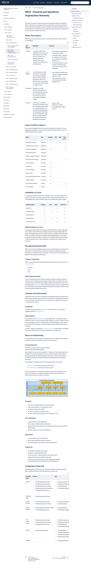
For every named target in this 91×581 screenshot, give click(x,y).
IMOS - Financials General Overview (11, 63)
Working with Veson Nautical (9, 114)
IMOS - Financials (8, 32)
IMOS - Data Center (8, 94)
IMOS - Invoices (9, 39)
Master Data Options (76, 11)
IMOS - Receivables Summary (12, 78)
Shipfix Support (49, 2)
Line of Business (76, 40)
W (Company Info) (39, 311)
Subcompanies (75, 31)
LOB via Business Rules (77, 24)
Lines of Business (33, 367)
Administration (6, 105)
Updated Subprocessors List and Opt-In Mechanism (11, 9)
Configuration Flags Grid (76, 47)
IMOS (29, 7)
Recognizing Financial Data (77, 20)
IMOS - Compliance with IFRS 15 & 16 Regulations (13, 46)
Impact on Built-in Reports (77, 13)
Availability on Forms (75, 15)
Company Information (49, 328)
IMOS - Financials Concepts (11, 42)
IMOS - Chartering (8, 27)
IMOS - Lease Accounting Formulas (12, 56)
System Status (56, 2)
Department (75, 42)
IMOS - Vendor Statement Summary (10, 36)
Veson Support (36, 2)
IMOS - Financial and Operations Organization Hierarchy (12, 51)
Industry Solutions (7, 97)
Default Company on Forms (78, 18)
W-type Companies (41, 318)
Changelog (6, 15)
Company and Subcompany (77, 27)
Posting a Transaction (77, 22)
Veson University (64, 2)
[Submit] (72, 3)
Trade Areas (32, 365)
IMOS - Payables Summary (11, 81)
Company (74, 38)
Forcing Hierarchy (76, 35)
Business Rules (37, 284)
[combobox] (80, 2)
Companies (75, 29)
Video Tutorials (6, 108)
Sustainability (6, 102)
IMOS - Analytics (8, 91)
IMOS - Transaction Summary (12, 69)
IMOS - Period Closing (10, 75)
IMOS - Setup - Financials (11, 66)
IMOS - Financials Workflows (11, 72)
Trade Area (75, 44)
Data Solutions (6, 100)
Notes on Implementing (76, 33)
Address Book (44, 309)
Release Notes (6, 12)
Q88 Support (42, 2)
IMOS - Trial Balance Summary (12, 84)
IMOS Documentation (8, 117)
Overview (5, 21)
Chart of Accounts (29, 264)
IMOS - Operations (8, 29)
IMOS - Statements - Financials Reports (10, 88)
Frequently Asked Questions (9, 18)
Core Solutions (6, 24)
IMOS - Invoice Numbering (13, 59)
